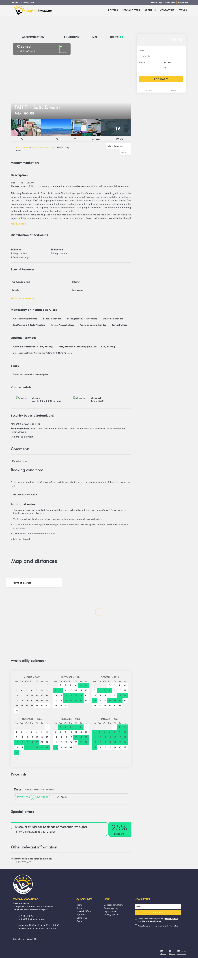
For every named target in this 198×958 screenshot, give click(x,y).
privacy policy (171, 918)
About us (150, 10)
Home (79, 904)
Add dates (161, 79)
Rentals (113, 10)
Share (124, 152)
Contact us (167, 10)
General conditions (113, 904)
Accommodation (33, 36)
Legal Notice (110, 911)
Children (167, 62)
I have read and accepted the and (158, 919)
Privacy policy (111, 914)
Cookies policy (111, 908)
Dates (141, 50)
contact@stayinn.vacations (31, 919)
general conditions (151, 921)
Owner (183, 10)
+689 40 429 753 (25, 915)
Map (94, 36)
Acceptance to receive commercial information (158, 925)
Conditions (71, 36)
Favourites (183, 2)
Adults (142, 62)
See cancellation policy (25, 494)
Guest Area (170, 2)
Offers (116, 36)
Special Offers (131, 10)
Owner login (157, 2)
